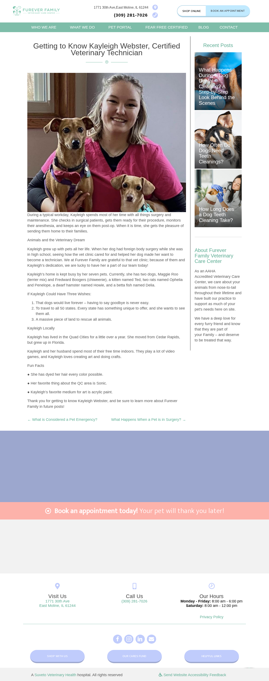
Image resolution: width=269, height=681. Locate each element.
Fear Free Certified (166, 27)
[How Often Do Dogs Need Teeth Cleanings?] (218, 140)
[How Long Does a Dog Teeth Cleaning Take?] (218, 198)
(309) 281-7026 (134, 601)
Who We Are (43, 27)
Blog (203, 27)
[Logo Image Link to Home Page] (36, 11)
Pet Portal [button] (120, 27)
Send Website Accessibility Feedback (194, 675)
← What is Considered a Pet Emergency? (62, 419)
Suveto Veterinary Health (55, 675)
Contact (229, 27)
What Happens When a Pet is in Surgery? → (148, 419)
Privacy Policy (211, 617)
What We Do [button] (82, 27)
